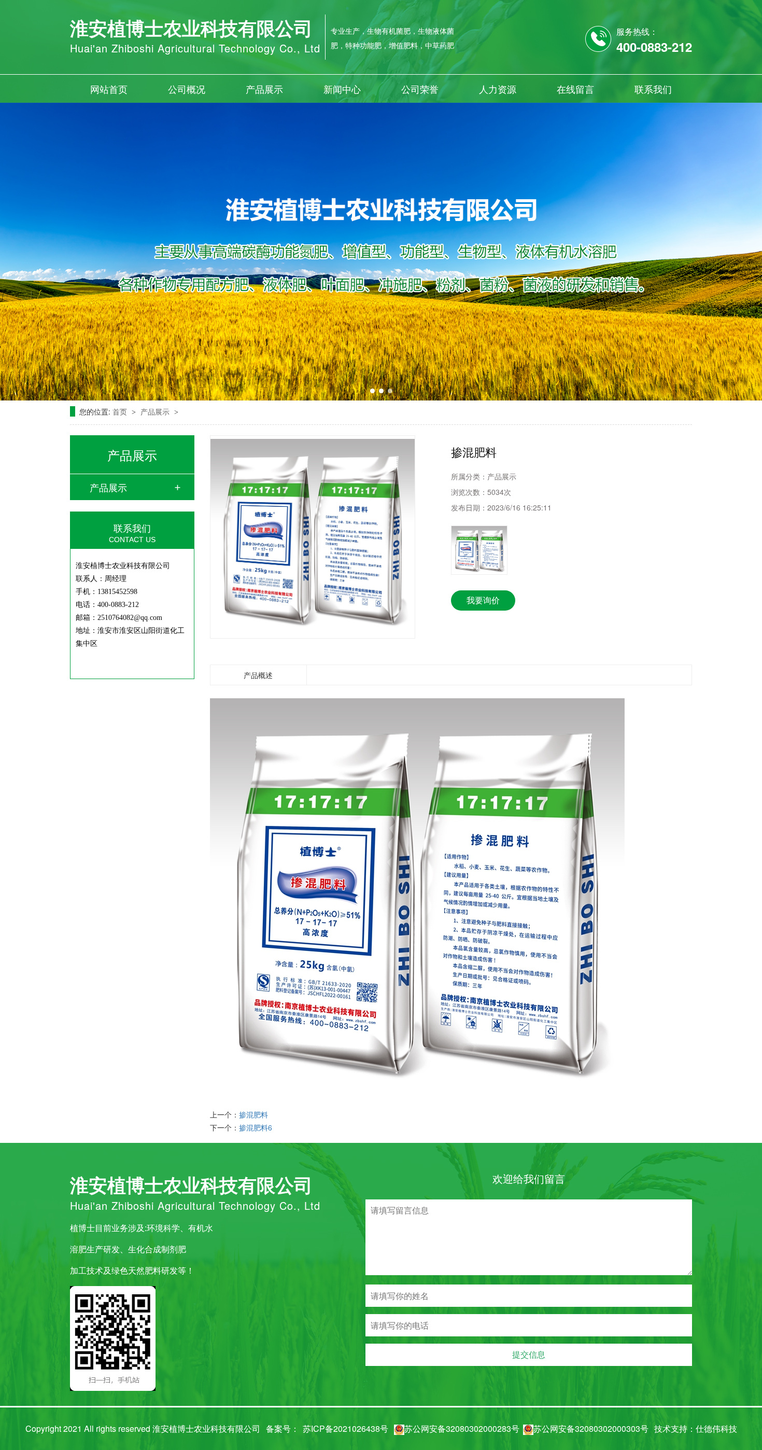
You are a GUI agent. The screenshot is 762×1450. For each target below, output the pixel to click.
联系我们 (653, 88)
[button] (372, 391)
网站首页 (109, 88)
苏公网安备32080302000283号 (461, 1428)
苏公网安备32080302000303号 (590, 1428)
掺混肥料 (253, 1114)
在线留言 (575, 88)
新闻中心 (342, 88)
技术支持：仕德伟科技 (695, 1428)
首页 (120, 411)
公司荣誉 (420, 88)
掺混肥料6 (255, 1127)
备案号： (282, 1428)
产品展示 (264, 88)
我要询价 (483, 600)
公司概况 (186, 88)
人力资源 (497, 88)
